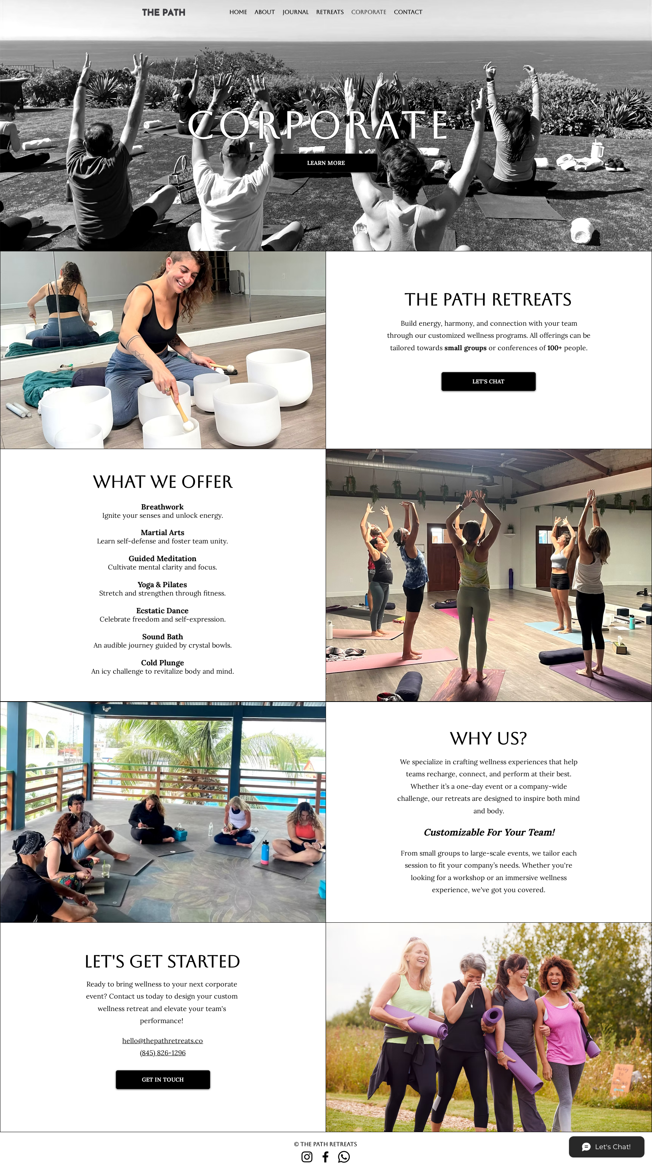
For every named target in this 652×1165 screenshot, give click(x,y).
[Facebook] (325, 1157)
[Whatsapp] (344, 1157)
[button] (330, 12)
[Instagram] (307, 1157)
